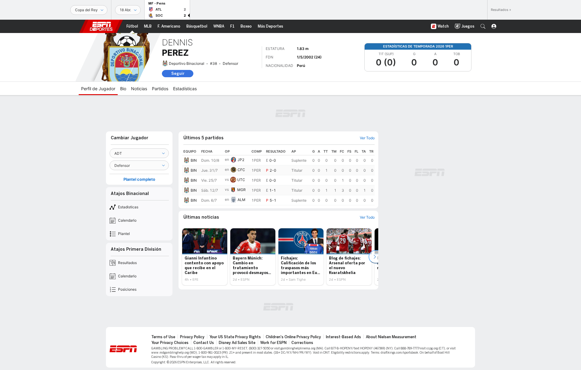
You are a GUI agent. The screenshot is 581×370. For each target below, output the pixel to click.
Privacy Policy (192, 337)
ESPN (101, 26)
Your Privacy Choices (170, 343)
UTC (241, 179)
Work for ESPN (273, 343)
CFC (241, 169)
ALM (241, 199)
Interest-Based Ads (343, 337)
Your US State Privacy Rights (235, 337)
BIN (194, 160)
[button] (483, 26)
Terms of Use (163, 337)
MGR (241, 189)
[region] (278, 176)
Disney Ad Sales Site (237, 343)
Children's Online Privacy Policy (293, 337)
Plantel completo (139, 179)
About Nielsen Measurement (391, 337)
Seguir (177, 73)
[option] (204, 256)
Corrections (302, 343)
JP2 (241, 159)
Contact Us (203, 343)
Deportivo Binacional (186, 63)
